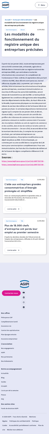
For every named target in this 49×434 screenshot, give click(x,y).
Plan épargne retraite (8, 334)
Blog (2, 378)
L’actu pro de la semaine (9, 390)
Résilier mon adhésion (15, 430)
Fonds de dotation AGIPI (9, 408)
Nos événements (7, 361)
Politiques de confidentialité (19, 421)
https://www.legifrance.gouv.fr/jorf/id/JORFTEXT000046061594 (24, 164)
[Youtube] (23, 292)
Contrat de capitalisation (10, 330)
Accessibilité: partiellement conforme (22, 425)
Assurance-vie (6, 326)
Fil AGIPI (4, 386)
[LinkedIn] (23, 297)
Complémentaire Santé (9, 322)
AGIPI (3, 352)
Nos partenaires (7, 357)
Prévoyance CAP (6, 317)
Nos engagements (7, 348)
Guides (3, 382)
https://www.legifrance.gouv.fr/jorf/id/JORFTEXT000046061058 (24, 161)
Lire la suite (11, 209)
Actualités (5, 373)
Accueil (8, 20)
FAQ (2, 399)
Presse (3, 395)
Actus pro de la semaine (22, 20)
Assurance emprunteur (9, 339)
